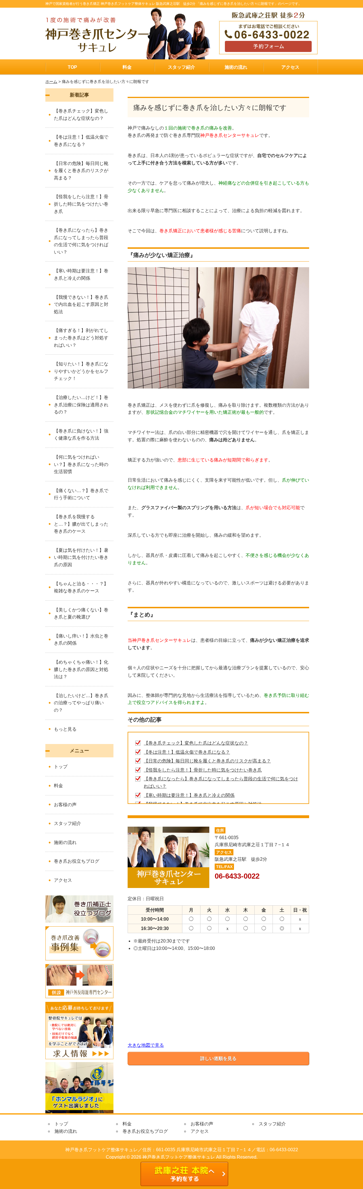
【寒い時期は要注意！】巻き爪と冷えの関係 (189, 795)
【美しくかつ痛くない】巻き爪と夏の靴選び (81, 613)
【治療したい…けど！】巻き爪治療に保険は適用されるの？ (81, 404)
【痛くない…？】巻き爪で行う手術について (81, 494)
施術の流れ (236, 67)
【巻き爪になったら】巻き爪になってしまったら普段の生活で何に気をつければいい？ (81, 241)
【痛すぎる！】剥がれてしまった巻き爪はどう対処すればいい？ (81, 337)
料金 (127, 67)
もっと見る (65, 729)
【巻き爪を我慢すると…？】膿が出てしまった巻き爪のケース (81, 524)
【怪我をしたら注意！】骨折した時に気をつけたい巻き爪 (203, 770)
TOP (72, 67)
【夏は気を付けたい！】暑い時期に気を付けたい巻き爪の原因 (81, 557)
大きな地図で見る (146, 1045)
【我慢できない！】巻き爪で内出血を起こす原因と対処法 (81, 304)
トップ (60, 766)
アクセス (290, 67)
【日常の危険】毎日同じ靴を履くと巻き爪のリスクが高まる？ (207, 760)
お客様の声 (65, 804)
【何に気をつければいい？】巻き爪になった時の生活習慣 (81, 464)
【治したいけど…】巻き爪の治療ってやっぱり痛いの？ (81, 702)
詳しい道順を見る (218, 1058)
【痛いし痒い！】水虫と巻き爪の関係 (81, 640)
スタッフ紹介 (181, 67)
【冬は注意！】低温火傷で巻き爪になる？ (187, 752)
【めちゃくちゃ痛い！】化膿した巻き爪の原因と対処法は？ (81, 669)
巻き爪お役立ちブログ (76, 861)
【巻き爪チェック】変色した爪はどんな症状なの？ (196, 743)
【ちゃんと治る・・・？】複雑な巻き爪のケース (81, 587)
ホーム (51, 81)
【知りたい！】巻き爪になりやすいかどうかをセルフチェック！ (81, 371)
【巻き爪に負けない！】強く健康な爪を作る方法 (81, 435)
